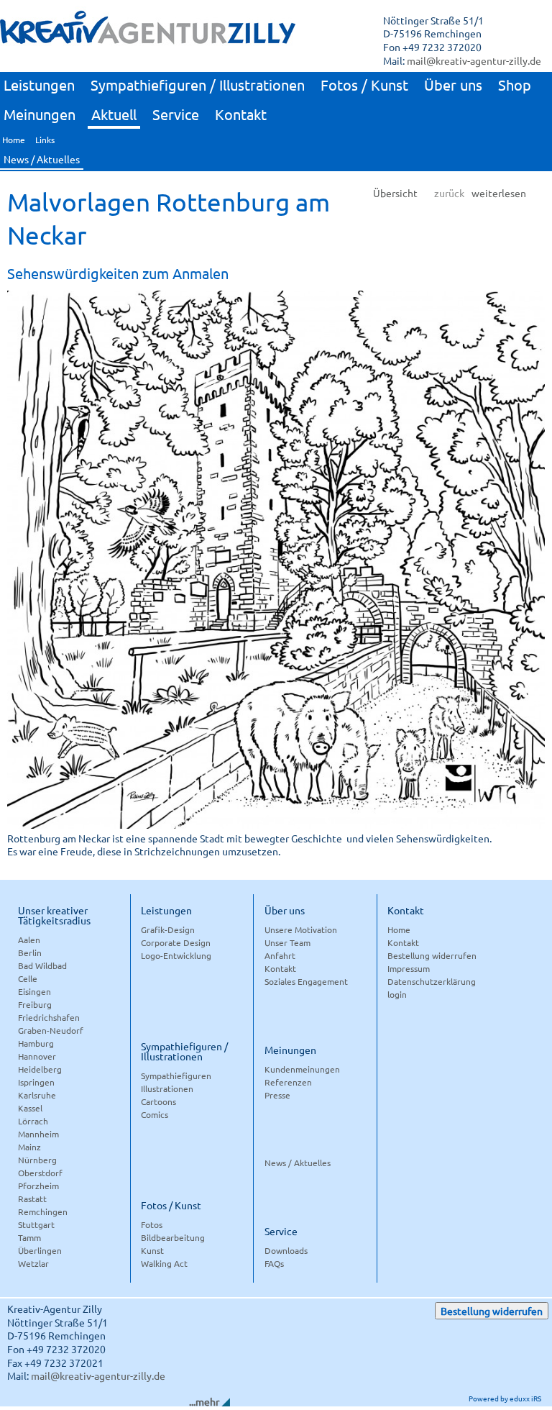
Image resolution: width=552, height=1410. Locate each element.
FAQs (274, 1263)
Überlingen (40, 1250)
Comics (154, 1114)
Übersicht (395, 193)
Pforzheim (38, 1185)
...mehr (204, 1401)
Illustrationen (167, 1088)
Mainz (29, 1146)
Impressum (408, 968)
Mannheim (38, 1134)
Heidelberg (40, 1069)
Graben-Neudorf (50, 1030)
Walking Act (164, 1263)
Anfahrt (279, 955)
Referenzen (288, 1082)
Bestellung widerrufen (432, 955)
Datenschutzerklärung (431, 981)
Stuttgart (36, 1224)
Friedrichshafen (49, 1017)
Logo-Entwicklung (176, 955)
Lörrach (33, 1121)
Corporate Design (176, 942)
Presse (277, 1095)
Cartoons (158, 1101)
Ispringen (36, 1082)
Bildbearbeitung (173, 1237)
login (397, 994)
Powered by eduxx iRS (505, 1398)
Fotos (151, 1224)
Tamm (29, 1237)
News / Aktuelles (297, 1162)
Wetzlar (33, 1263)
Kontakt (280, 968)
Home (398, 929)
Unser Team (287, 942)
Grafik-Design (168, 929)
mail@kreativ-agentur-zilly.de (474, 60)
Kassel (30, 1108)
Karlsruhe (37, 1095)
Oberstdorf (40, 1172)
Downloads (286, 1250)
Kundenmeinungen (302, 1069)
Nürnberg (37, 1159)
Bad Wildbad (42, 965)
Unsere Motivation (300, 929)
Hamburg (36, 1043)
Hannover (37, 1056)
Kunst (152, 1250)
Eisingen (34, 991)
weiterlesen (499, 193)
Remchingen (43, 1211)
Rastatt (32, 1198)
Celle (27, 978)
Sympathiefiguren (176, 1075)
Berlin (30, 952)
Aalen (29, 939)
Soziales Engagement (306, 981)
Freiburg (35, 1004)
